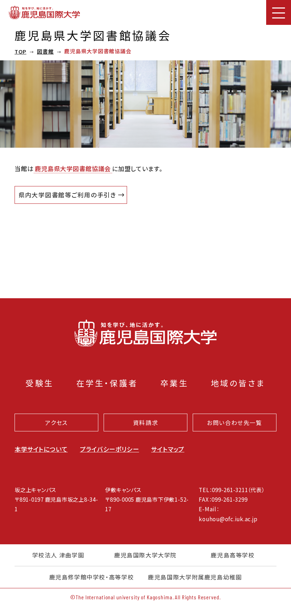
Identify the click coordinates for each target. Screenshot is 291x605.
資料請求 (145, 422)
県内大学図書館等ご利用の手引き (67, 194)
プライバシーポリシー (109, 449)
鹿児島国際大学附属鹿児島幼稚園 (195, 577)
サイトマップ (167, 449)
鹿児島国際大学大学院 (145, 555)
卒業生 (174, 382)
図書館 (45, 51)
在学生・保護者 (107, 382)
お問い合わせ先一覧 (234, 422)
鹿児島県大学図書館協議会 (73, 168)
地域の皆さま (238, 382)
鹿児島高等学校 (232, 555)
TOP (20, 51)
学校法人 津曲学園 (58, 555)
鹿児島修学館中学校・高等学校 (91, 577)
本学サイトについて (41, 449)
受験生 (40, 382)
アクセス (56, 422)
